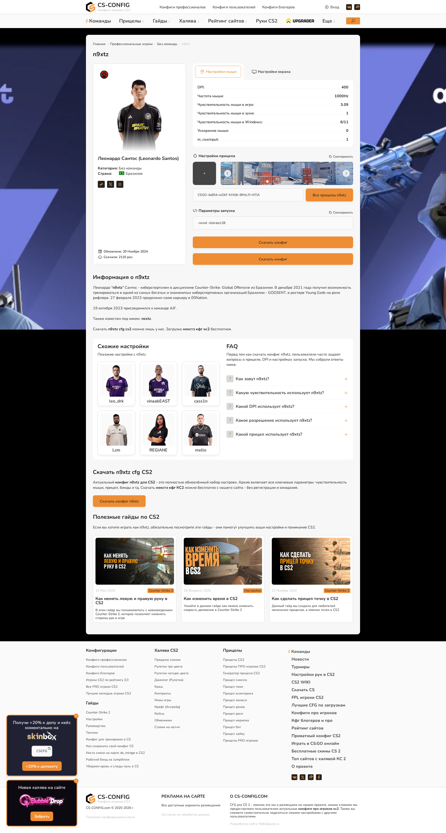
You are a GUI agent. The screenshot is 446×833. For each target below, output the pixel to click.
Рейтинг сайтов (307, 728)
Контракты (162, 693)
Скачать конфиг (273, 242)
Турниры (301, 667)
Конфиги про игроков (314, 713)
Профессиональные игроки (131, 44)
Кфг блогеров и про (312, 720)
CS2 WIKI (301, 682)
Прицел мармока (236, 720)
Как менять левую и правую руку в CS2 (131, 600)
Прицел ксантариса (238, 693)
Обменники (163, 720)
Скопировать (343, 156)
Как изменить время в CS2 (211, 598)
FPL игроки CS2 (308, 697)
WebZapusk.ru (268, 824)
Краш (158, 686)
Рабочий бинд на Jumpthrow (108, 759)
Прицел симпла (235, 680)
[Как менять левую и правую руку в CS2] (134, 561)
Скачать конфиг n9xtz (119, 501)
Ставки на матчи (167, 727)
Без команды (167, 44)
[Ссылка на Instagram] (119, 184)
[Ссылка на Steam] (101, 184)
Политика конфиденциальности (110, 817)
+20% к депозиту (42, 765)
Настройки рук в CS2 (313, 674)
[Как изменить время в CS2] (223, 561)
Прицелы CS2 (233, 660)
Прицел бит (232, 727)
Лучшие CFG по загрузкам (318, 705)
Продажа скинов (167, 660)
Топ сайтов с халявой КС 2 (319, 759)
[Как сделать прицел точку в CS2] (311, 561)
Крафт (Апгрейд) (167, 707)
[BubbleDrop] (41, 801)
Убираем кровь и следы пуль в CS (112, 766)
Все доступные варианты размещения (190, 805)
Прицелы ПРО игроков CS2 (244, 666)
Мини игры (162, 700)
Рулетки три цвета (168, 666)
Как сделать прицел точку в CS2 (305, 598)
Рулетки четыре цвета (171, 673)
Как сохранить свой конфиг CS (110, 746)
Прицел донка (234, 707)
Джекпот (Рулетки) (168, 680)
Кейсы (159, 713)
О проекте (302, 766)
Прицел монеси (235, 700)
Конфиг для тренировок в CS (108, 739)
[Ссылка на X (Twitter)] (110, 184)
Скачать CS (303, 690)
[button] (267, 181)
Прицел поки (233, 686)
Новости (300, 659)
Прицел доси (233, 713)
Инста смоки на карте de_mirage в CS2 (115, 753)
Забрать (41, 816)
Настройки (252, 590)
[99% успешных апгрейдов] (300, 20)
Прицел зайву (234, 734)
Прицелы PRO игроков (240, 740)
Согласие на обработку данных (185, 814)
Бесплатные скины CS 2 (316, 751)
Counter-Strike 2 (161, 590)
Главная (99, 44)
